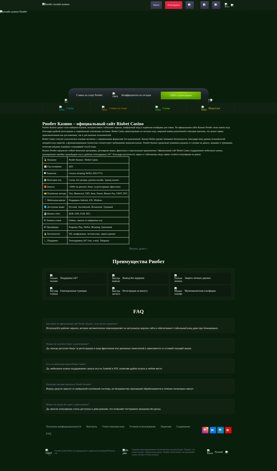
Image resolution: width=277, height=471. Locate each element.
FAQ (48, 433)
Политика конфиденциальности (63, 426)
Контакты (91, 426)
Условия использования (142, 426)
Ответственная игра (113, 426)
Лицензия (165, 426)
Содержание (183, 426)
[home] (55, 5)
